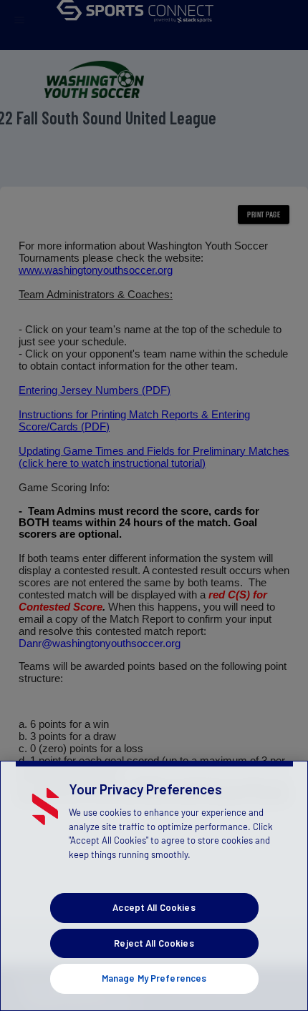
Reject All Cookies (153, 943)
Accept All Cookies (153, 907)
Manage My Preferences (154, 978)
